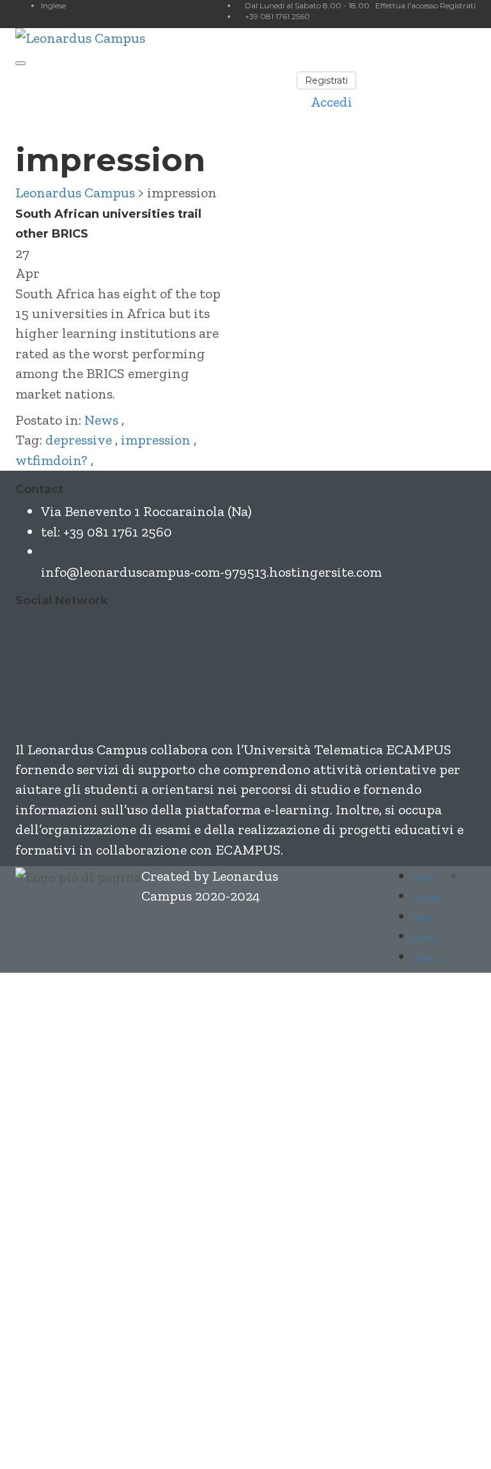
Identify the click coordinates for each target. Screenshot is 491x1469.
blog (420, 918)
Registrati (458, 5)
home (423, 878)
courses (425, 897)
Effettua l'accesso (407, 5)
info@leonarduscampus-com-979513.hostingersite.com (211, 572)
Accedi (194, 1438)
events (424, 938)
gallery (424, 958)
